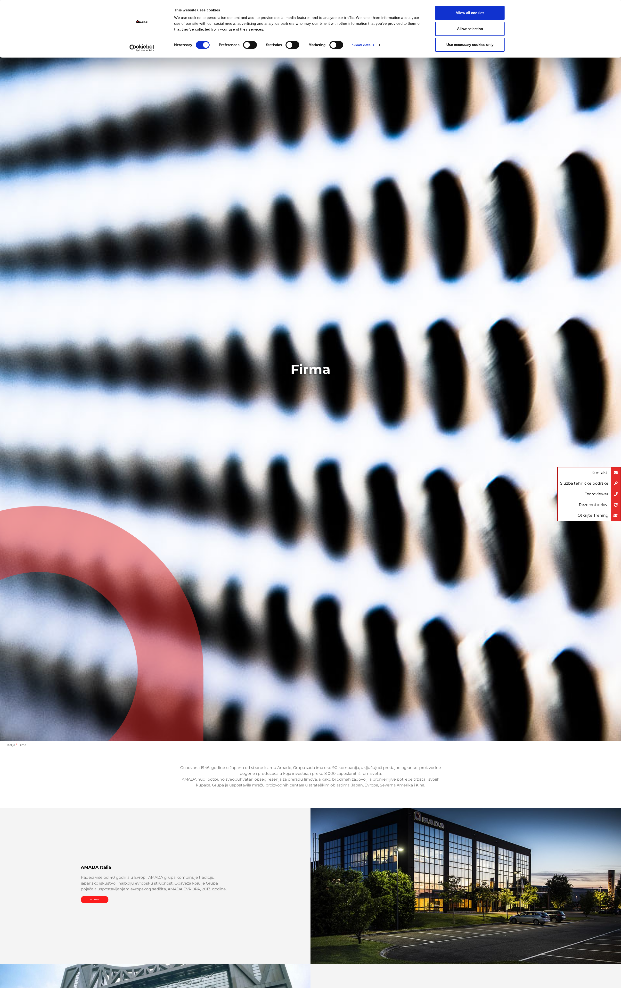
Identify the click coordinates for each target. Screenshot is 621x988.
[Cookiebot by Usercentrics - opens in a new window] (142, 48)
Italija (11, 745)
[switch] (250, 45)
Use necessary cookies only (469, 44)
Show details (363, 45)
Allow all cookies (470, 13)
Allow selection (470, 29)
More (94, 899)
